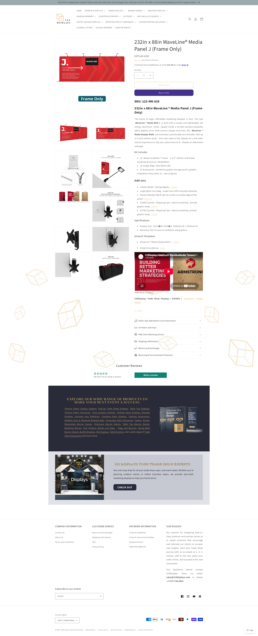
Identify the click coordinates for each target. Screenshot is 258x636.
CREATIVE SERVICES (137, 547)
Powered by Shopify (76, 630)
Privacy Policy (98, 547)
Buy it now (164, 92)
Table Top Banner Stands (136, 424)
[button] (94, 10)
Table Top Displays (139, 408)
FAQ (94, 542)
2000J (176, 242)
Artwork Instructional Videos (141, 537)
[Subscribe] (100, 596)
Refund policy (90, 630)
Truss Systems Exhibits (103, 412)
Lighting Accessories (139, 416)
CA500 (154, 206)
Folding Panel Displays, (129, 412)
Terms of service (116, 630)
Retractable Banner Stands (78, 424)
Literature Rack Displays (114, 416)
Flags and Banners (127, 428)
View (162, 248)
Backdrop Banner (73, 428)
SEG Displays (102, 432)
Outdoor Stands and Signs (101, 428)
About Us (59, 537)
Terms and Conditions (64, 542)
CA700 (154, 214)
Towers (138, 420)
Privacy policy (103, 630)
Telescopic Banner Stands (107, 424)
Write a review (151, 375)
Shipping (137, 60)
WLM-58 (148, 198)
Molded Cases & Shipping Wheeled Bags (84, 420)
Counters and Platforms (86, 416)
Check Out (124, 487)
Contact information (145, 630)
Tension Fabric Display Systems (80, 408)
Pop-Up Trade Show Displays (113, 408)
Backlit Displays (87, 432)
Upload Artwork (136, 542)
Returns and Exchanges (102, 532)
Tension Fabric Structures (77, 412)
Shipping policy (130, 630)
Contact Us (60, 532)
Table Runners (117, 432)
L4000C (174, 187)
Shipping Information (101, 537)
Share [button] (139, 311)
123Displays (65, 630)
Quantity (137, 70)
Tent (85, 428)
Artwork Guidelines (137, 532)
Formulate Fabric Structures (119, 420)
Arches (146, 420)
